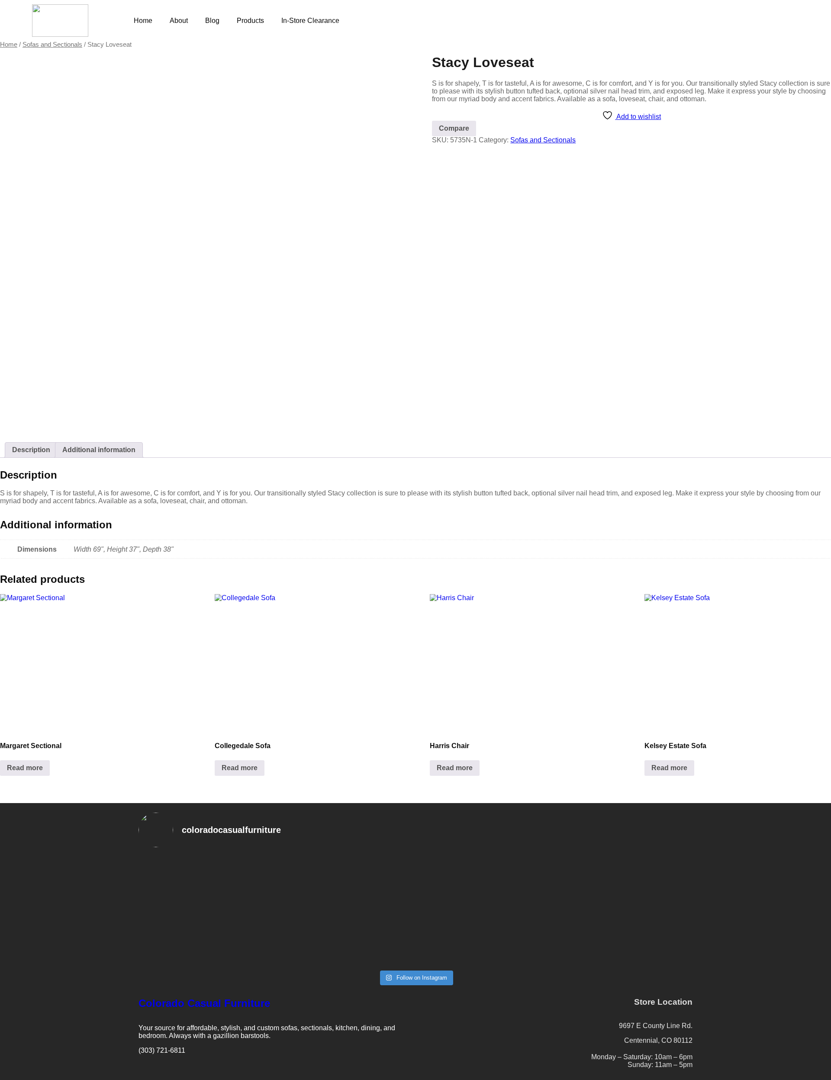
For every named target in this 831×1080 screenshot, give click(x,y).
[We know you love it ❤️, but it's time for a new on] (182, 885)
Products (250, 20)
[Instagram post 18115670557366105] (462, 955)
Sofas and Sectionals (52, 44)
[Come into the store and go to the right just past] (555, 869)
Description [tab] (31, 449)
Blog (212, 20)
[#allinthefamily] (182, 951)
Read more (25, 767)
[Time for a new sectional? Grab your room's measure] (276, 889)
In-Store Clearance (310, 20)
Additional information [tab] (98, 449)
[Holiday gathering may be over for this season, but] (369, 900)
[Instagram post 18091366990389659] (369, 955)
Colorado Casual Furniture (204, 1003)
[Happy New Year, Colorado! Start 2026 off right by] (462, 900)
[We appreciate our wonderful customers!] (276, 955)
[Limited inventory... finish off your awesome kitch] (648, 869)
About (179, 20)
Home (143, 20)
